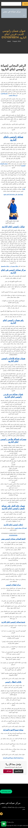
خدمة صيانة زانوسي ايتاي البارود (13, 622)
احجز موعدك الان (6, 791)
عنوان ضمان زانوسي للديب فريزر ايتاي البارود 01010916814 (14, 34)
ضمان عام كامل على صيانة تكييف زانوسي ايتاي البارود (13, 507)
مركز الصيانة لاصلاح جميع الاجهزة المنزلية (13, 758)
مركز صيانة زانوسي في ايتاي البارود (13, 271)
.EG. (24, 189)
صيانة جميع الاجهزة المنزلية (13, 730)
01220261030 (13, 535)
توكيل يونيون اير (14, 266)
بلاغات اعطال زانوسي (13, 682)
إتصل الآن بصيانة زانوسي (20, 528)
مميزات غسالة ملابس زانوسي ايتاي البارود (13, 440)
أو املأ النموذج (18, 771)
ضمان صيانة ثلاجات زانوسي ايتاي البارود (13, 359)
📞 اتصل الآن (8, 771)
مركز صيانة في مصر (12, 11)
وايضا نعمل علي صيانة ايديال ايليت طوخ (13, 194)
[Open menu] (24, 15)
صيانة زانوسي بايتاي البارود (13, 138)
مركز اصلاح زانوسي (13, 585)
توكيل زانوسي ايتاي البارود (13, 226)
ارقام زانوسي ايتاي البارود (13, 525)
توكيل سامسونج (5, 266)
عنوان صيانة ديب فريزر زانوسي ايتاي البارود (13, 395)
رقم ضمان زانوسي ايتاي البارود (13, 321)
